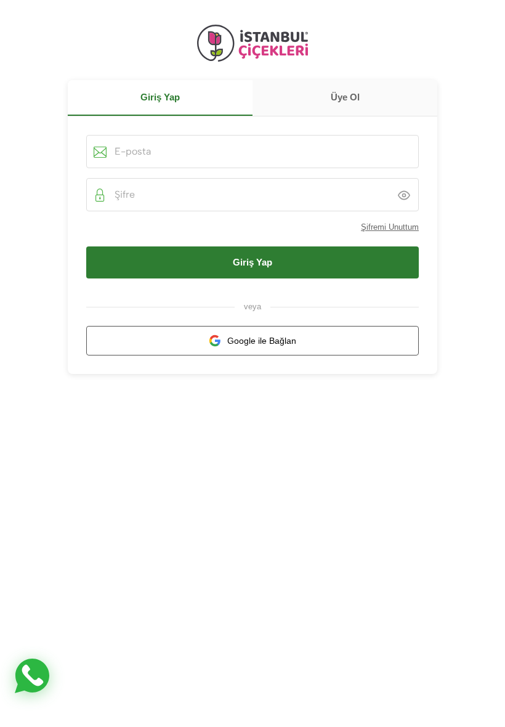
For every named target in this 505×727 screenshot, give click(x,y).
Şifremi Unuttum (390, 227)
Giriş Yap (252, 262)
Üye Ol (345, 97)
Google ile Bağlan (261, 341)
